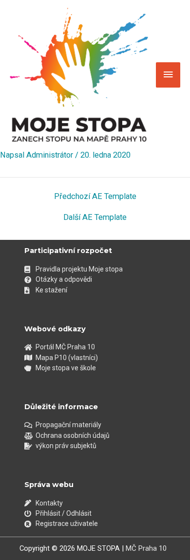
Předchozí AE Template (95, 196)
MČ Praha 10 (146, 548)
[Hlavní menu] (168, 75)
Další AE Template (95, 217)
